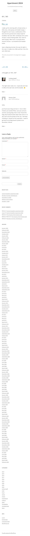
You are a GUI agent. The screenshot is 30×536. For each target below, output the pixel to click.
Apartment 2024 (15, 3)
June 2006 (4, 431)
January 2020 (5, 243)
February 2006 (5, 439)
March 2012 (4, 299)
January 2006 (5, 441)
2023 (3, 485)
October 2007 (5, 400)
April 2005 (4, 458)
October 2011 (5, 308)
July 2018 (4, 249)
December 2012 (5, 287)
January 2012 (5, 303)
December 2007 (5, 397)
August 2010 (5, 335)
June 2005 (4, 454)
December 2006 (5, 420)
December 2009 (5, 351)
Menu (15, 10)
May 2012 (4, 295)
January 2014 (5, 278)
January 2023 (5, 236)
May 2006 (4, 433)
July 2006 (4, 429)
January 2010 (5, 349)
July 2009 (4, 360)
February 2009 (5, 370)
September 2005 (6, 448)
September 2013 (6, 282)
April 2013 (4, 284)
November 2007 (6, 399)
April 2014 (4, 276)
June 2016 (4, 262)
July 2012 (4, 291)
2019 (3, 481)
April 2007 (4, 412)
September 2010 (6, 333)
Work (3, 508)
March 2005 (4, 460)
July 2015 (4, 266)
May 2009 (4, 364)
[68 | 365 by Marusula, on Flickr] (5, 24)
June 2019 (4, 247)
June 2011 (4, 316)
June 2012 (4, 293)
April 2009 (4, 366)
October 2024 (5, 234)
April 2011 (4, 320)
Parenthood (5, 498)
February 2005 (5, 462)
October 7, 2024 (5, 201)
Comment (5, 141)
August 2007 (5, 404)
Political (4, 500)
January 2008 (5, 395)
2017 (3, 477)
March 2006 (4, 437)
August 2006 (5, 427)
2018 (3, 479)
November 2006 (6, 422)
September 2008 (6, 379)
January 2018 (5, 251)
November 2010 (6, 330)
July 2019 (4, 245)
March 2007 (4, 414)
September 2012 (6, 289)
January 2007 (5, 418)
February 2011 (5, 324)
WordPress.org (5, 523)
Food (3, 493)
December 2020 (5, 241)
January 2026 (5, 228)
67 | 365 (5, 67)
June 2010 (4, 339)
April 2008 (4, 389)
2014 (3, 471)
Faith (3, 491)
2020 (3, 483)
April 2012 (4, 297)
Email (4, 165)
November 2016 (6, 259)
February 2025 (5, 230)
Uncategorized (5, 506)
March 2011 (4, 322)
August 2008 (5, 381)
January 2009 (5, 372)
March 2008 (4, 391)
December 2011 (5, 305)
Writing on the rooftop (7, 199)
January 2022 (5, 239)
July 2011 (4, 314)
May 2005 (4, 456)
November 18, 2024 (6, 197)
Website (4, 171)
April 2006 (4, 435)
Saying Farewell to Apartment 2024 (10, 193)
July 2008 (4, 383)
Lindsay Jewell (12, 78)
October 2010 (5, 331)
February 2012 (5, 301)
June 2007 (4, 408)
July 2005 (4, 452)
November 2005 (6, 445)
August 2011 (5, 312)
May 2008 (4, 387)
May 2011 (4, 318)
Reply (3, 91)
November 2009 (6, 353)
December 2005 (5, 443)
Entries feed (5, 519)
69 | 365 (25, 67)
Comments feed (6, 521)
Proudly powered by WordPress (9, 533)
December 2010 (5, 328)
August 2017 (5, 255)
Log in (3, 517)
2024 (3, 487)
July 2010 (4, 337)
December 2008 (5, 374)
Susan (3, 213)
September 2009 (6, 356)
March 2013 (4, 285)
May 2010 (4, 341)
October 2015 (5, 264)
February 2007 (5, 416)
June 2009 (4, 362)
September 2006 (6, 425)
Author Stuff (5, 489)
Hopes (3, 496)
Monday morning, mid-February (9, 195)
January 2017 (5, 257)
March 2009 (4, 368)
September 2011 (6, 310)
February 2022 (5, 238)
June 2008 (4, 385)
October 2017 (5, 253)
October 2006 (5, 423)
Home (3, 494)
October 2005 (5, 446)
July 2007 (4, 406)
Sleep (3, 502)
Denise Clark (12, 97)
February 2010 (5, 347)
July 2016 (4, 261)
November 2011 (6, 307)
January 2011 (5, 326)
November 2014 (6, 272)
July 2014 (4, 274)
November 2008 (6, 376)
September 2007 (6, 402)
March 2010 (4, 345)
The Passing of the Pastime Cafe (14, 215)
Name (4, 158)
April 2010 (4, 343)
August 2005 (5, 450)
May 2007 (4, 410)
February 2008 (5, 393)
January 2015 (5, 270)
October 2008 (5, 377)
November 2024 (6, 232)
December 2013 (5, 280)
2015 (3, 473)
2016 (3, 475)
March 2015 (4, 268)
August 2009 (5, 358)
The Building (5, 504)
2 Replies (4, 20)
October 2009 (5, 354)
